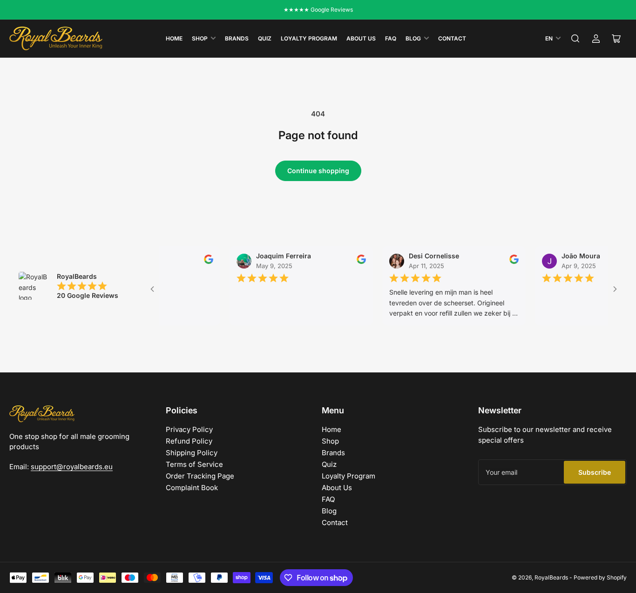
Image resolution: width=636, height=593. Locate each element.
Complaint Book (192, 487)
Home (174, 38)
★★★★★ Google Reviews (318, 9)
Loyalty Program (309, 38)
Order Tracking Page (200, 476)
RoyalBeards (551, 577)
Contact (452, 38)
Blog (413, 38)
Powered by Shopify (600, 577)
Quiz (264, 38)
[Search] (575, 38)
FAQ (390, 38)
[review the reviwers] (200, 262)
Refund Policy (189, 441)
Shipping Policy (191, 452)
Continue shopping (318, 171)
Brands (237, 38)
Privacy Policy (189, 429)
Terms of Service (194, 464)
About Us (361, 38)
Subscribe (594, 472)
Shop (200, 38)
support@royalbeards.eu (72, 466)
